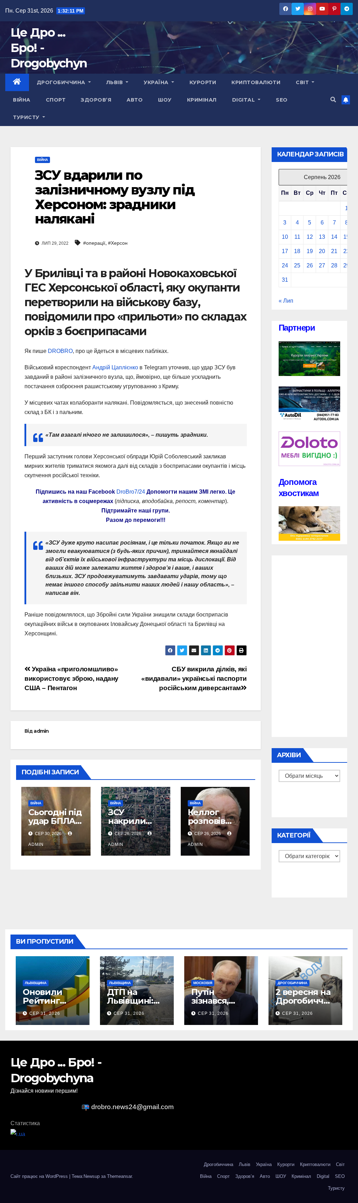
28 (334, 265)
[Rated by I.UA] (17, 1134)
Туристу (27, 117)
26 (310, 265)
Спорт (56, 100)
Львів (115, 82)
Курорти (202, 82)
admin (41, 731)
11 (297, 237)
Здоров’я (96, 100)
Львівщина (35, 983)
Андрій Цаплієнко (115, 367)
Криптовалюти (255, 82)
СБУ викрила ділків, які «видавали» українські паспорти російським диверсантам (193, 678)
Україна (157, 82)
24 (285, 265)
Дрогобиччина (62, 82)
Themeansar (119, 1176)
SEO (282, 100)
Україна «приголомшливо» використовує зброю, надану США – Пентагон (71, 678)
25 (297, 265)
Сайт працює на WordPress (39, 1176)
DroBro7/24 (130, 492)
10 (285, 237)
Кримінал (202, 100)
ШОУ (165, 100)
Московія (202, 983)
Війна (21, 100)
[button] (333, 100)
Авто (135, 100)
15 (346, 237)
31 (285, 280)
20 (322, 251)
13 (322, 237)
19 (310, 251)
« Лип (286, 301)
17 (285, 251)
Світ (303, 82)
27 (322, 265)
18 (297, 251)
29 (346, 265)
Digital (244, 100)
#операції (94, 243)
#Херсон (118, 243)
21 (334, 251)
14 (334, 237)
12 (310, 237)
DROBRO (60, 351)
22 (346, 251)
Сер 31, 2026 (44, 1013)
